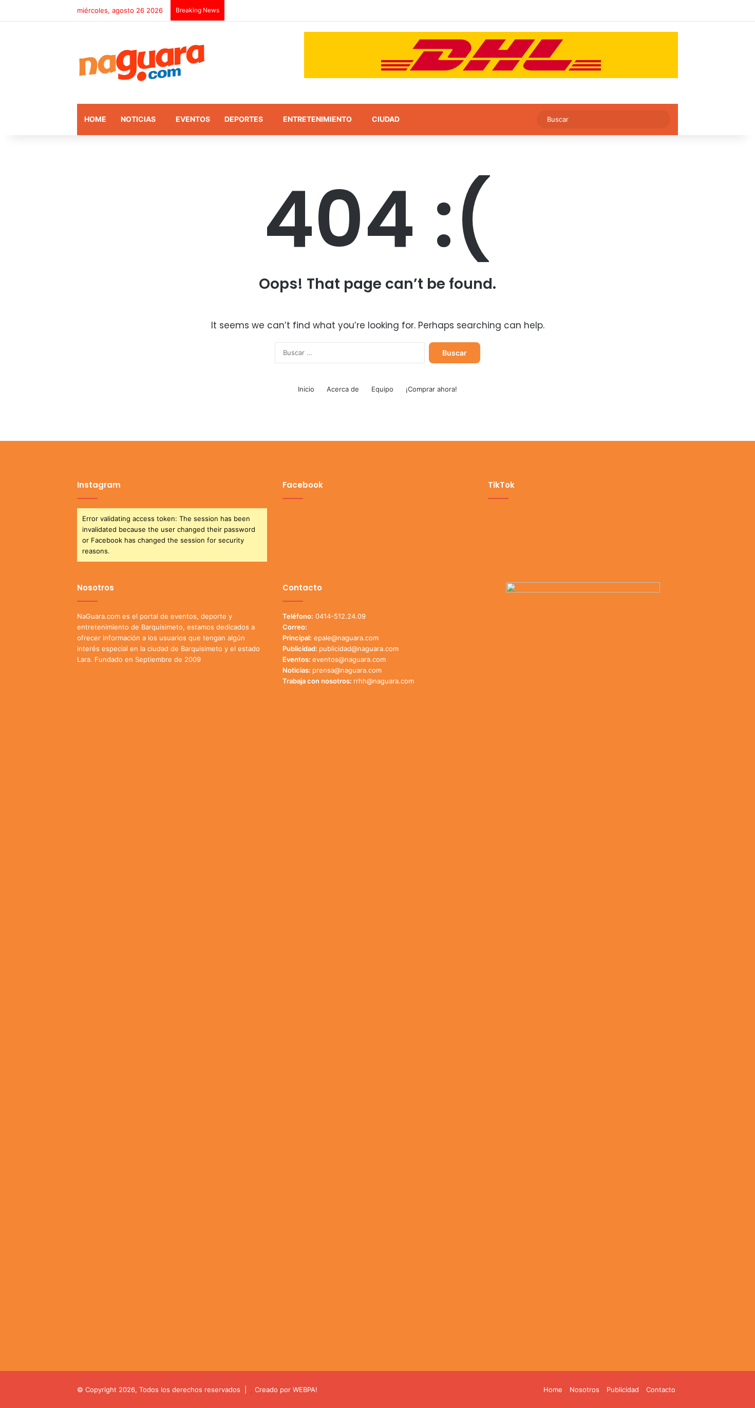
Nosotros (584, 1389)
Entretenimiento (317, 119)
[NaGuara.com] (142, 62)
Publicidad (623, 1389)
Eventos (193, 119)
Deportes (243, 119)
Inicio (306, 389)
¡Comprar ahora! (431, 389)
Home (95, 119)
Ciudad (386, 119)
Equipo (382, 389)
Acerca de (343, 389)
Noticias (138, 119)
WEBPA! (305, 1389)
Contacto (660, 1389)
